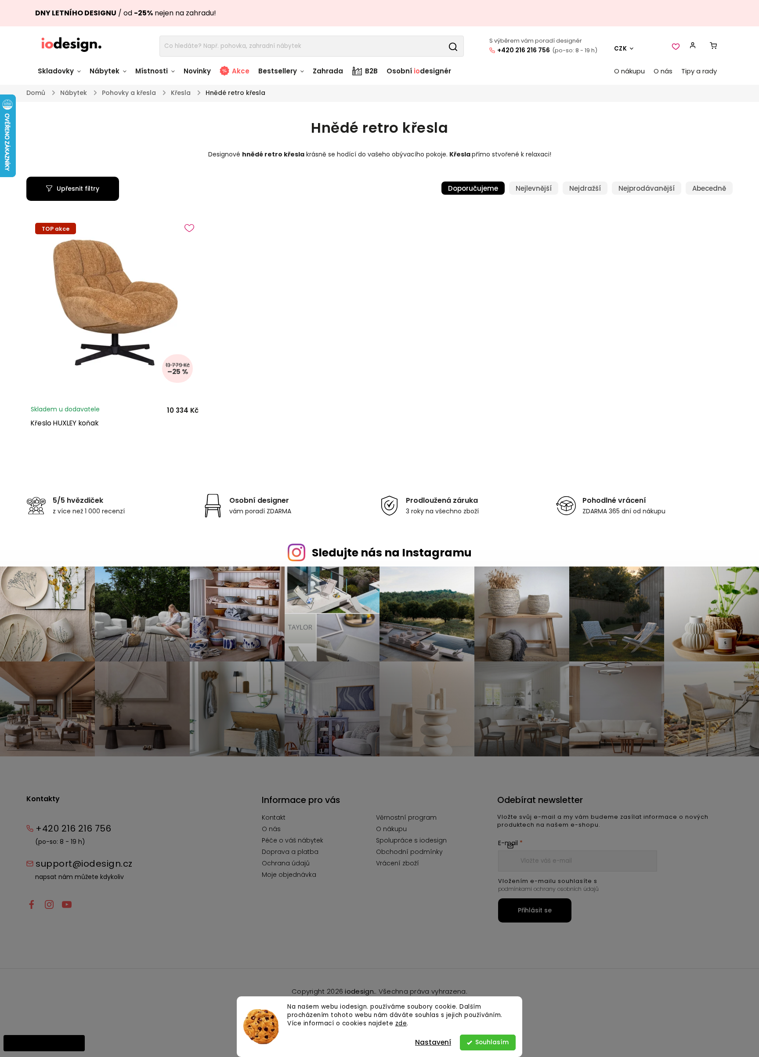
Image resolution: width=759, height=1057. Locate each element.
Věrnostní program (406, 817)
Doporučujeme (473, 188)
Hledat (453, 46)
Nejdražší (585, 188)
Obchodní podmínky (409, 851)
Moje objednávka (289, 874)
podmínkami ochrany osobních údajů (548, 889)
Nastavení (433, 1042)
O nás (271, 829)
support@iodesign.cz (84, 863)
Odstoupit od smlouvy (44, 1043)
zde (401, 1023)
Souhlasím (492, 1042)
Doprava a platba (290, 851)
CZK (620, 48)
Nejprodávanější (646, 188)
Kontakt (274, 817)
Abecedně (709, 188)
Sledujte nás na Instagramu (392, 552)
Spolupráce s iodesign (411, 840)
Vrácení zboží (397, 863)
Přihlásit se (535, 910)
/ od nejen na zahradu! (125, 13)
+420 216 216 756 (523, 50)
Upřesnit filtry (78, 188)
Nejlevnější (534, 188)
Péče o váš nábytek (292, 840)
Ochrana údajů (286, 863)
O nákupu (391, 829)
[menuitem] (61, 75)
